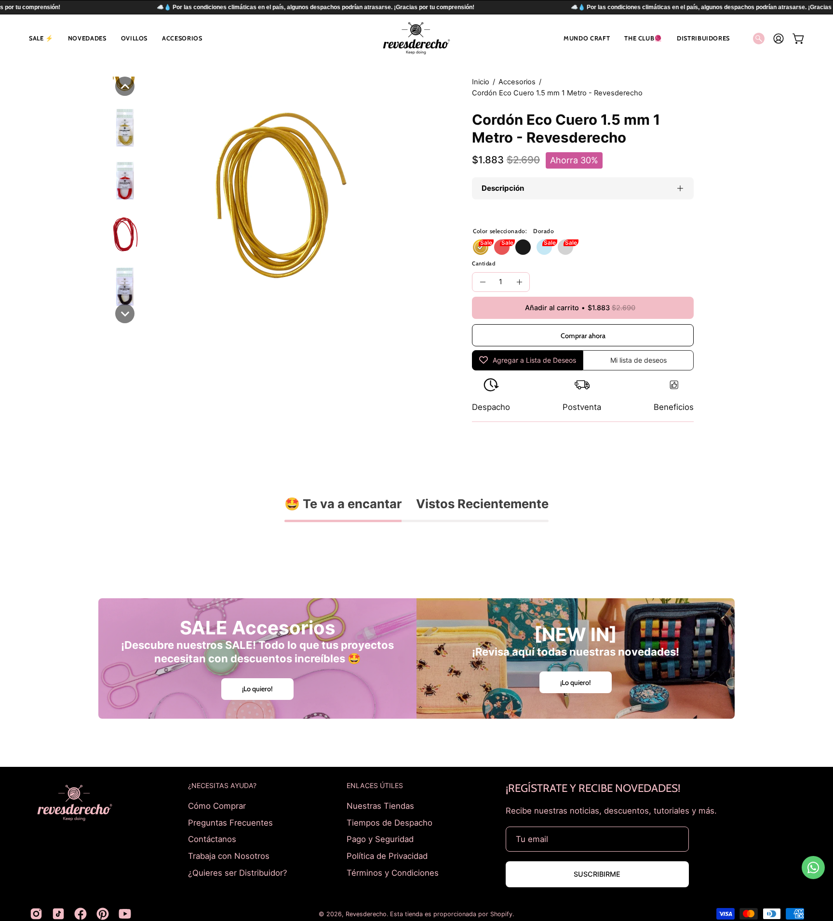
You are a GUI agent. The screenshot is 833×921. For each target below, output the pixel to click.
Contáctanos (212, 839)
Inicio (480, 82)
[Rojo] (502, 247)
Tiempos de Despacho (389, 822)
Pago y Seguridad (380, 839)
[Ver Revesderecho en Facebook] (80, 914)
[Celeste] (544, 247)
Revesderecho (366, 914)
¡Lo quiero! (257, 688)
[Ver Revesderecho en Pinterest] (102, 914)
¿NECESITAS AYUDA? (222, 785)
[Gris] (565, 247)
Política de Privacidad (387, 855)
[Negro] (523, 247)
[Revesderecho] (416, 38)
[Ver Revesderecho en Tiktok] (58, 914)
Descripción (503, 188)
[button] (41, 38)
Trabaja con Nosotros (228, 855)
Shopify (501, 914)
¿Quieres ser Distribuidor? (237, 872)
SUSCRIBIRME (597, 874)
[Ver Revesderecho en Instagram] (36, 914)
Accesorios (517, 82)
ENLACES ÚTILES (375, 785)
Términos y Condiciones (393, 872)
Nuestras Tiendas (380, 806)
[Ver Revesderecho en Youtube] (125, 914)
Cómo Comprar (217, 806)
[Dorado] (480, 247)
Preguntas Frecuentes (230, 822)
